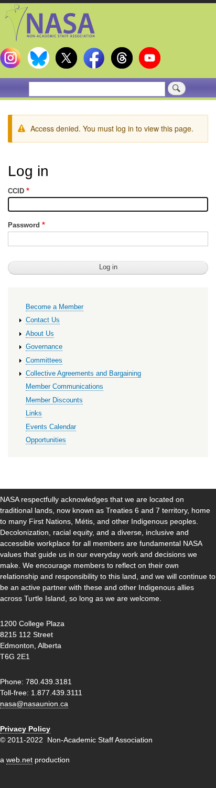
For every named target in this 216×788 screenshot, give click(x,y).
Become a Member (54, 307)
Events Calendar (51, 427)
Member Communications (64, 386)
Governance (44, 347)
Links (34, 413)
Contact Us (43, 320)
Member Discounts (54, 400)
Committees (44, 360)
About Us (40, 333)
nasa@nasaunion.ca (34, 703)
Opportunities (46, 440)
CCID (16, 191)
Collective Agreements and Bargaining (83, 373)
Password (24, 225)
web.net (19, 760)
